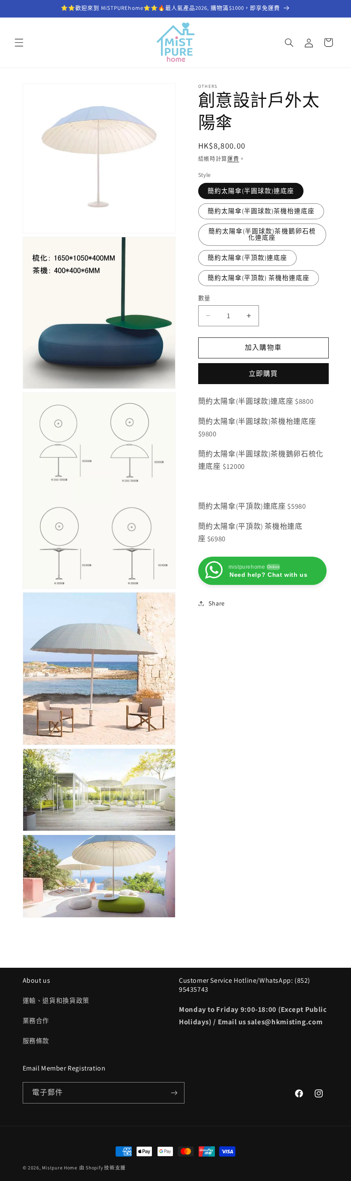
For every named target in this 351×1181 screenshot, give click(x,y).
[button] (19, 42)
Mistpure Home (59, 1167)
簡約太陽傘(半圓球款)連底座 (251, 191)
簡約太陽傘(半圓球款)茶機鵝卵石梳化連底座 (262, 234)
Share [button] (216, 603)
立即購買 (263, 373)
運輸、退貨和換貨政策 (56, 1000)
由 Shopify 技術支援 (102, 1167)
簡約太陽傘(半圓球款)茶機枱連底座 (261, 211)
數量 (204, 298)
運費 (233, 158)
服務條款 (36, 1041)
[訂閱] (174, 1092)
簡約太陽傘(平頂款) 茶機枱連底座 (259, 278)
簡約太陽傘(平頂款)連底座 (248, 257)
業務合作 (36, 1021)
